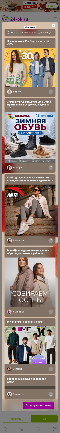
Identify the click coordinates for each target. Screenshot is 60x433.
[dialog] (30, 216)
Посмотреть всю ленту (38, 405)
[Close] (54, 26)
